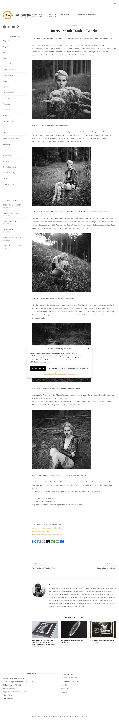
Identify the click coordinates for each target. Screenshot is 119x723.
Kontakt (64, 685)
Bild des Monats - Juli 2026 (12, 685)
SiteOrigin (84, 716)
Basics (5, 58)
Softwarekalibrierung (9, 167)
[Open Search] (115, 3)
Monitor (5, 150)
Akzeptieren (37, 368)
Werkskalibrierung (9, 184)
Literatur (5, 132)
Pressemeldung (7, 155)
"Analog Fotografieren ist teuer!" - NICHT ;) (18, 682)
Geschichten (7, 110)
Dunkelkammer (8, 92)
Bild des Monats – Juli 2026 (12, 205)
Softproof (6, 161)
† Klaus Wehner (8, 229)
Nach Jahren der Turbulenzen (12, 213)
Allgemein (6, 41)
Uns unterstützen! (67, 674)
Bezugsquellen (7, 64)
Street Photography (9, 173)
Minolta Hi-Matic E (9, 688)
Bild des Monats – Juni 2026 (12, 221)
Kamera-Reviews (8, 121)
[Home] (17, 19)
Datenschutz (67, 14)
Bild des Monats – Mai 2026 (12, 237)
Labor (5, 127)
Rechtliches (37, 16)
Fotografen (6, 104)
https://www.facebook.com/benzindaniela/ (47, 528)
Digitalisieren (7, 87)
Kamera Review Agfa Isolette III (13, 678)
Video (5, 178)
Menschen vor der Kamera (11, 138)
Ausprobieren (7, 47)
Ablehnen (53, 368)
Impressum (71, 374)
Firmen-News (7, 98)
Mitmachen (6, 144)
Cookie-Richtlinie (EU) (87, 14)
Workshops (6, 190)
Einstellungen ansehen (75, 368)
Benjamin (52, 585)
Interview (6, 115)
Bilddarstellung (8, 75)
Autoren (5, 52)
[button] (88, 349)
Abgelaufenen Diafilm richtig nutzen (15, 692)
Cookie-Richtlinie (49, 374)
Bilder (5, 81)
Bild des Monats (8, 70)
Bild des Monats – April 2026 (12, 246)
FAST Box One (8, 698)
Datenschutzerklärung (61, 374)
